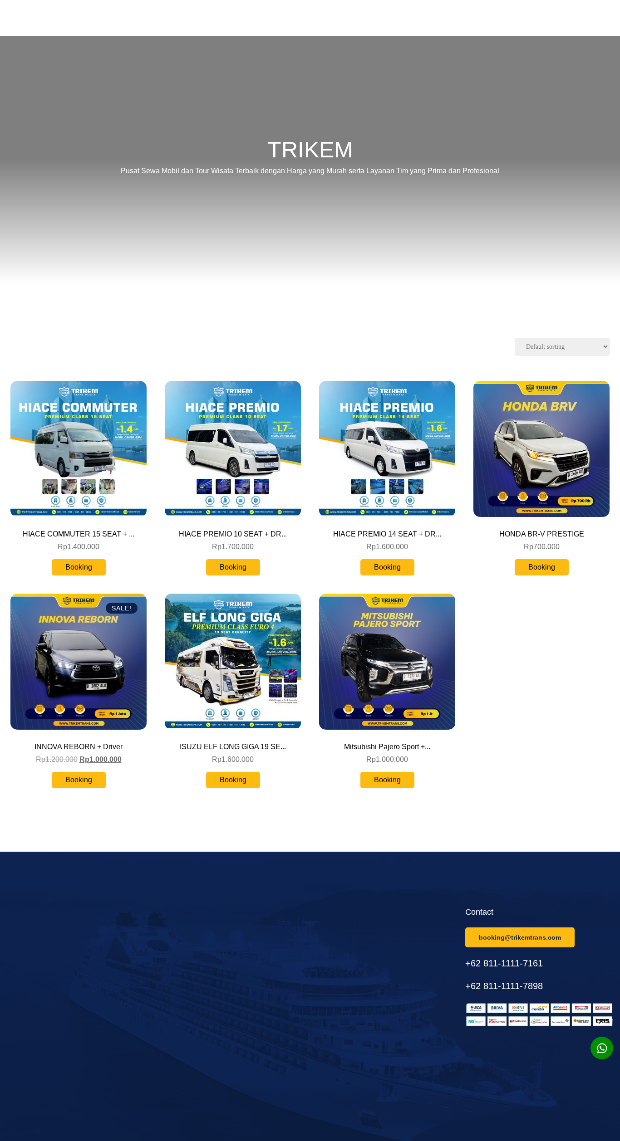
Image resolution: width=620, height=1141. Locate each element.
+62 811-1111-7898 (504, 986)
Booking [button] (78, 567)
